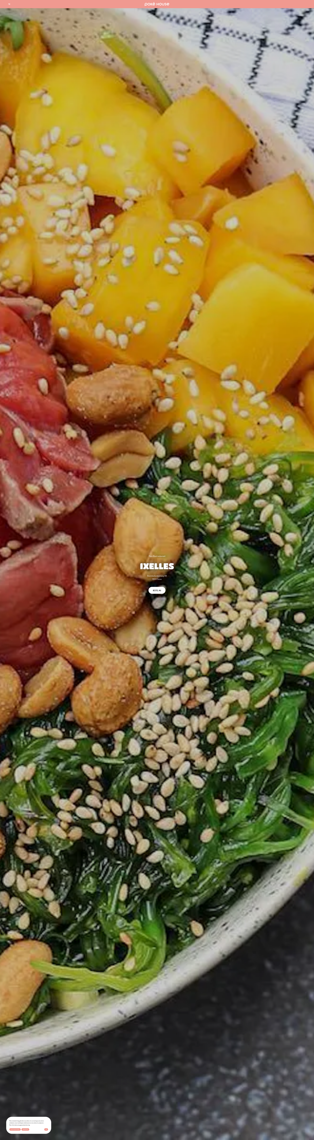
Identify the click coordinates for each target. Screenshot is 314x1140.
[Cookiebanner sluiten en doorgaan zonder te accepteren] (46, 1129)
